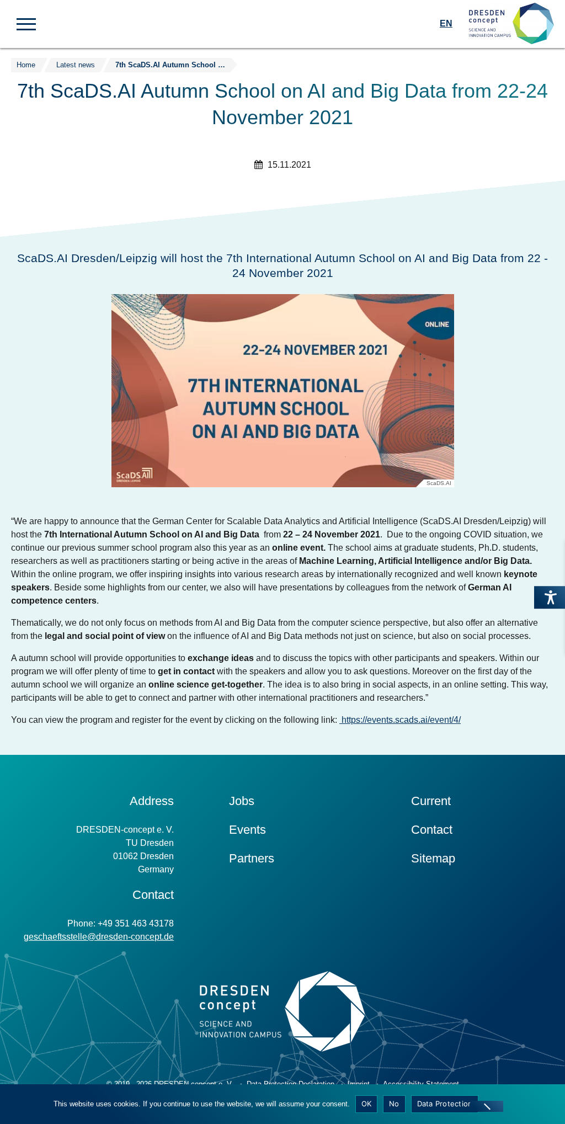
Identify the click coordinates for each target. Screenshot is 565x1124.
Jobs (241, 801)
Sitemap (433, 858)
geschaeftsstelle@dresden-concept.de (99, 936)
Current (431, 801)
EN (446, 23)
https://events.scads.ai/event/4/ (401, 720)
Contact (431, 830)
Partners (251, 858)
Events (247, 830)
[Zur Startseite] (511, 24)
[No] (486, 1106)
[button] (26, 23)
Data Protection (445, 1103)
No (394, 1103)
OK (366, 1103)
